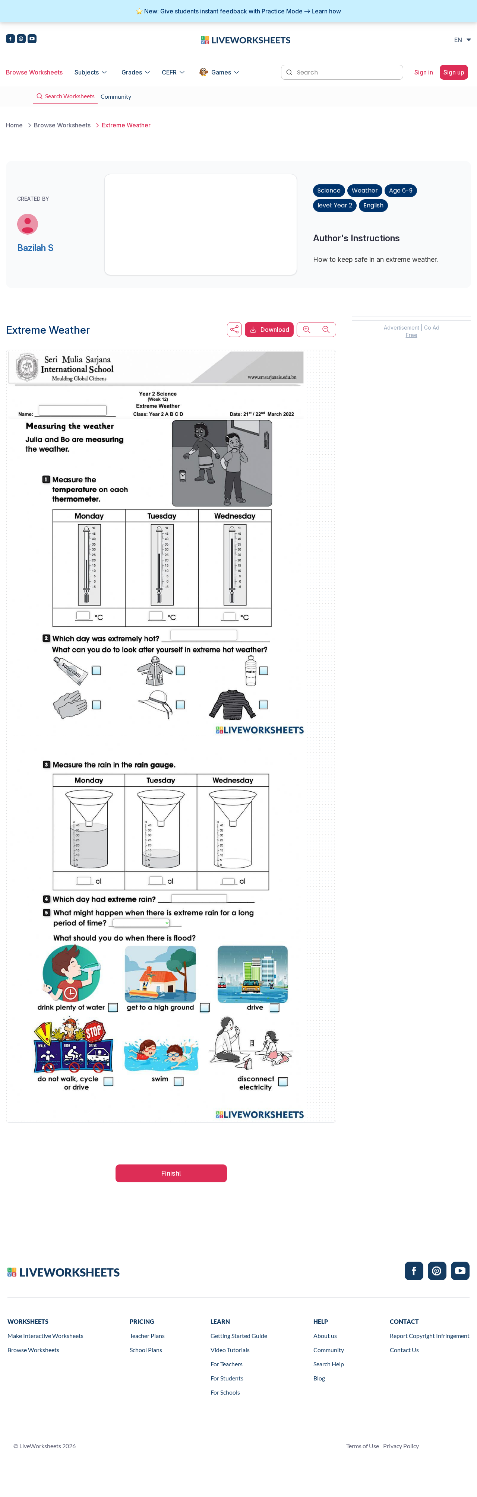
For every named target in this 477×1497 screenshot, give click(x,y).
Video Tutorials (230, 1349)
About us (325, 1335)
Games (221, 72)
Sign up (453, 72)
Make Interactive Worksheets (45, 1335)
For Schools (225, 1392)
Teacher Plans (147, 1335)
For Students (227, 1378)
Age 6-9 (401, 190)
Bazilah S (35, 247)
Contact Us (404, 1349)
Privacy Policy (401, 1445)
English (373, 205)
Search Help (328, 1363)
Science (329, 190)
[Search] (290, 71)
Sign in (423, 72)
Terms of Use (362, 1445)
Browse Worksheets (34, 72)
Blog (319, 1378)
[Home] (245, 39)
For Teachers (227, 1363)
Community (328, 1349)
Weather (365, 190)
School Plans (146, 1349)
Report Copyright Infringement (430, 1335)
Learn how (326, 11)
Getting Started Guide (239, 1335)
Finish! (171, 1173)
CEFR (169, 72)
